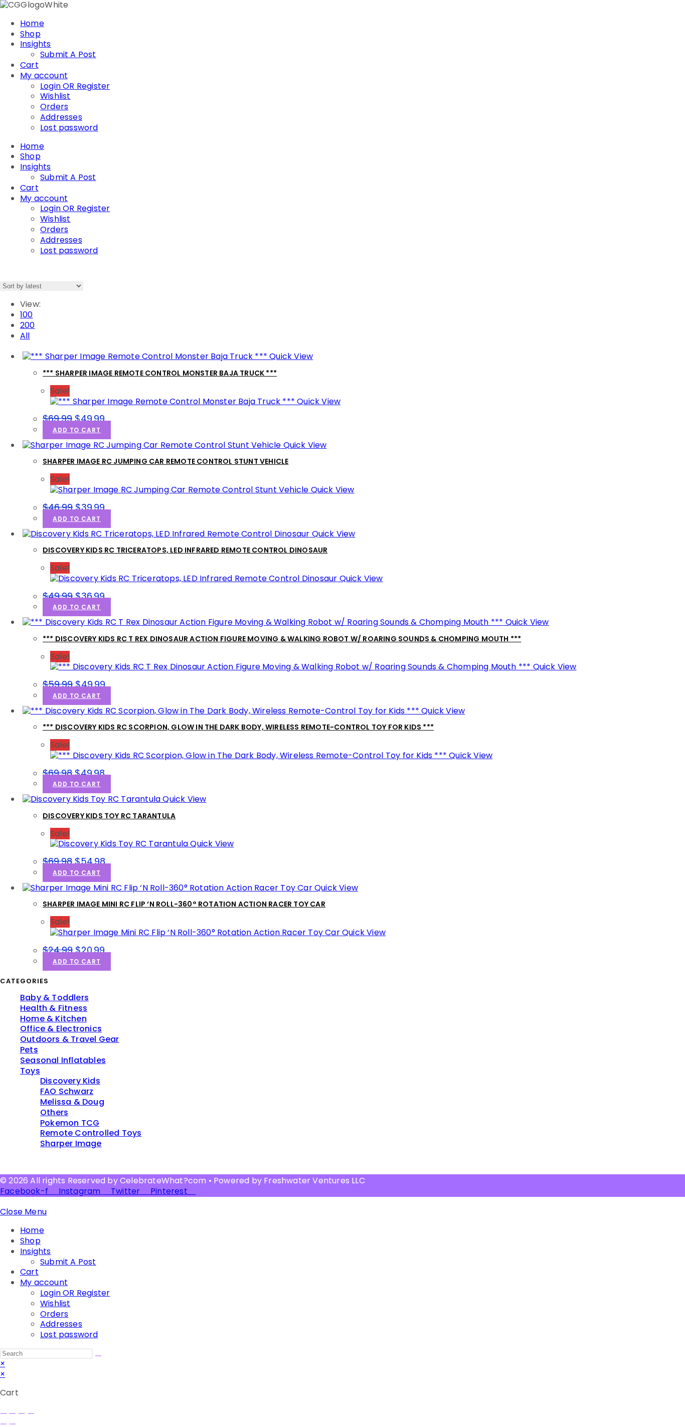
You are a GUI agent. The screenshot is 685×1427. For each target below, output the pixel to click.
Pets (29, 1049)
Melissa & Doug (72, 1102)
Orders (54, 106)
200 (27, 325)
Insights (35, 44)
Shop (30, 34)
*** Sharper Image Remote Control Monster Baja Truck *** (160, 373)
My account (44, 75)
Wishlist (55, 96)
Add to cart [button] (77, 430)
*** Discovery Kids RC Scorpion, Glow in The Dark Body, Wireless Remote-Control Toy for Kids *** (238, 727)
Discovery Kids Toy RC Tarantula (109, 816)
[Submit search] (98, 1356)
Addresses (61, 117)
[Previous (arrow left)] (3, 1424)
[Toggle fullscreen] (12, 1413)
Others (54, 1112)
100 (26, 314)
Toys (30, 1071)
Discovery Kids (70, 1081)
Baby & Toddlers (54, 997)
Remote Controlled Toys (90, 1133)
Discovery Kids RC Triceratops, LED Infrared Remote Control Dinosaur (185, 550)
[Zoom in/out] (3, 1413)
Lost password (69, 127)
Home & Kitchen (53, 1018)
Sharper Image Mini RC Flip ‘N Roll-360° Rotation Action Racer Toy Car (184, 904)
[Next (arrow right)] (12, 1424)
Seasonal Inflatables (63, 1060)
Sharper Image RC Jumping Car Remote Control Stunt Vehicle (165, 461)
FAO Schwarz (66, 1091)
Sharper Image (71, 1143)
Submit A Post (68, 54)
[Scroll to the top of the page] (3, 1201)
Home (32, 23)
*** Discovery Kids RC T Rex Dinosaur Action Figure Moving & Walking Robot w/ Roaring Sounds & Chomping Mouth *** (282, 639)
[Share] (21, 1413)
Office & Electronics (61, 1028)
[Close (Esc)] (31, 1413)
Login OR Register (75, 86)
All (25, 335)
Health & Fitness (53, 1008)
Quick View (290, 356)
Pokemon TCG (69, 1123)
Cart (29, 65)
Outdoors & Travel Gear (69, 1039)
